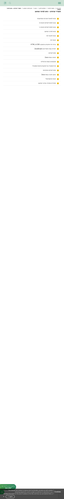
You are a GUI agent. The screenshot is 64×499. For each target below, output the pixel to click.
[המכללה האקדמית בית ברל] (5, 3)
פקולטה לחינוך (42, 8)
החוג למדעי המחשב (27, 8)
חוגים (35, 8)
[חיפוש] (10, 3)
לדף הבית (58, 8)
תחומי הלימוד (51, 8)
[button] (59, 3)
